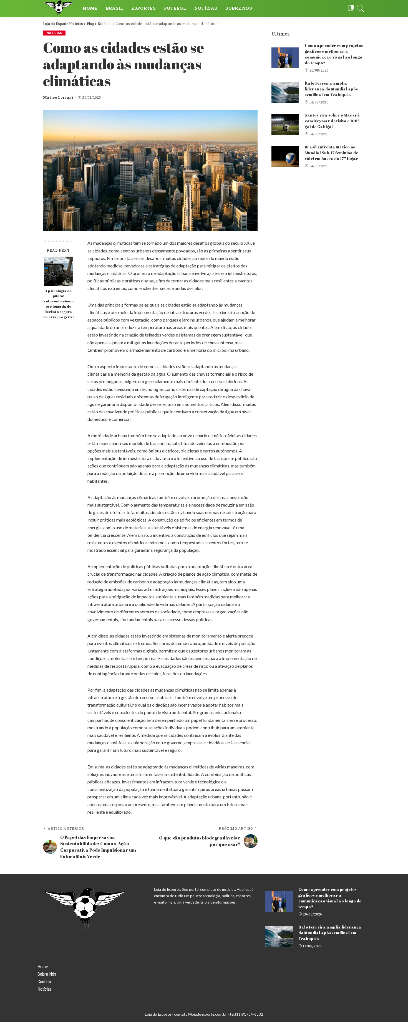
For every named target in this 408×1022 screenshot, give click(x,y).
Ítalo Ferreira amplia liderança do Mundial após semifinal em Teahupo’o (331, 88)
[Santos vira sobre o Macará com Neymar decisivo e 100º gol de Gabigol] (285, 124)
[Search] (360, 8)
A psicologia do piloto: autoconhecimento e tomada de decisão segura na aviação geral (58, 304)
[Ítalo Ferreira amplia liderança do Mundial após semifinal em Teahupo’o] (285, 92)
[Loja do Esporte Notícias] (58, 8)
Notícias (54, 33)
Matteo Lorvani (58, 97)
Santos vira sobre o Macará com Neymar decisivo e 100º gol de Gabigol (332, 120)
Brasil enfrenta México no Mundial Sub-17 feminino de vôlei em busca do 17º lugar (331, 152)
